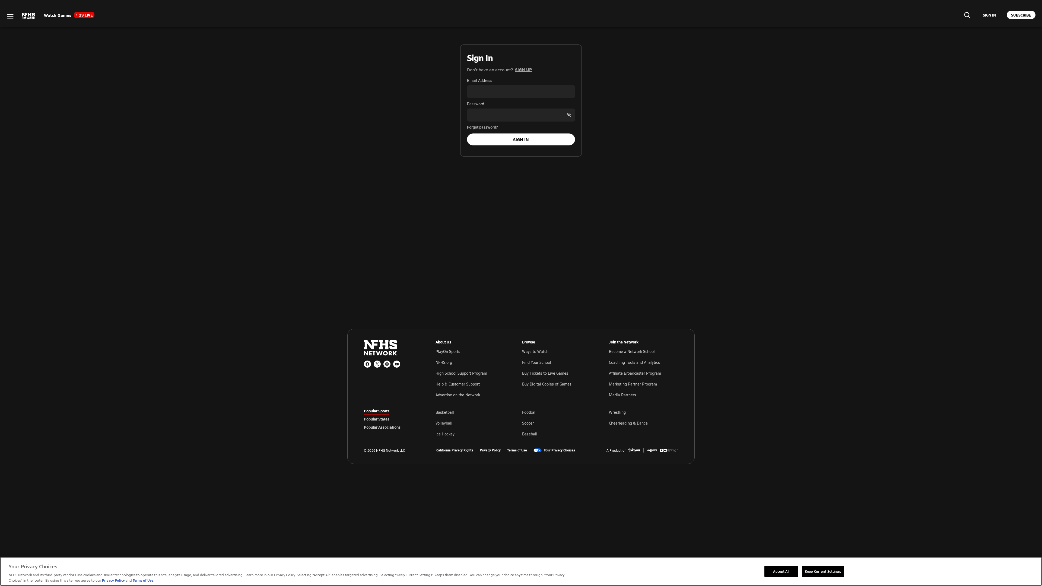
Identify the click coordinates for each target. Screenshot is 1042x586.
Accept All (781, 571)
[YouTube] (396, 364)
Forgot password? (482, 127)
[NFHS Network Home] (28, 16)
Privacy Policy (490, 450)
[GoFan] (669, 450)
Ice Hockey (445, 434)
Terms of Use (517, 450)
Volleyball (444, 423)
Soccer (528, 423)
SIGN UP (523, 69)
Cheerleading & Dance (628, 423)
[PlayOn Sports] (634, 450)
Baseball (529, 434)
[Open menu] (10, 16)
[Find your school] (967, 15)
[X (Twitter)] (377, 364)
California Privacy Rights (454, 450)
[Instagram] (386, 364)
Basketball (445, 412)
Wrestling (617, 412)
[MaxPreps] (652, 450)
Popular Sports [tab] (376, 411)
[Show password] (569, 115)
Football (529, 412)
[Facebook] (367, 364)
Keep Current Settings (823, 571)
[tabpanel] (557, 423)
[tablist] (391, 419)
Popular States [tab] (376, 419)
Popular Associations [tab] (382, 427)
